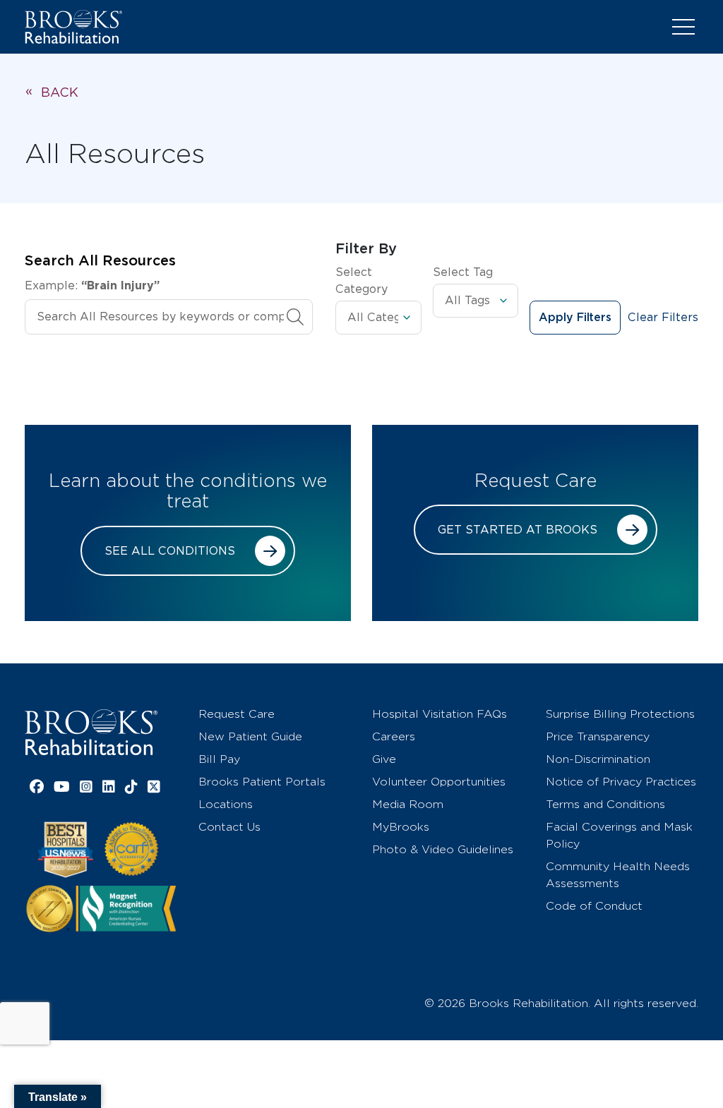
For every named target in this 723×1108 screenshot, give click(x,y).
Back (59, 92)
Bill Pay (219, 759)
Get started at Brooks (517, 529)
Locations (225, 804)
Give (384, 759)
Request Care (236, 714)
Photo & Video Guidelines (442, 849)
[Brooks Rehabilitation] (91, 732)
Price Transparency (598, 736)
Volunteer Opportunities (439, 782)
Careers (393, 736)
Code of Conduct (594, 906)
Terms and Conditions (605, 804)
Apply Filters (575, 317)
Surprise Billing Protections (620, 714)
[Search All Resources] (295, 317)
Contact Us (229, 827)
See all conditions (169, 551)
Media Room (407, 804)
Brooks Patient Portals (261, 782)
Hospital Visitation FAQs (439, 714)
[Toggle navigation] (683, 27)
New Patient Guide (250, 736)
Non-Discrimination (598, 759)
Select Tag (463, 272)
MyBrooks (400, 827)
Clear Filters (663, 317)
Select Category (361, 280)
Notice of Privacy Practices (621, 782)
